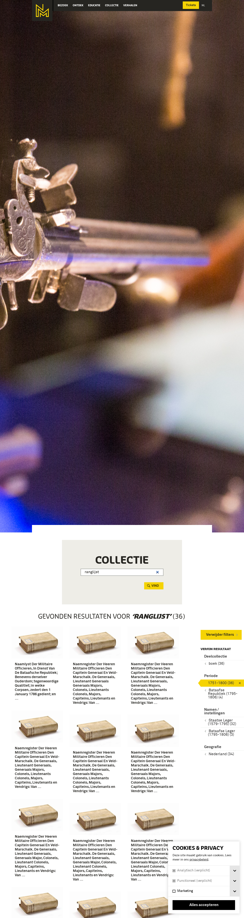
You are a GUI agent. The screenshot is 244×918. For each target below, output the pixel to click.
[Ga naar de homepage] (42, 10)
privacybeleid (199, 859)
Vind (155, 585)
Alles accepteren (203, 905)
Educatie (94, 5)
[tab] (235, 871)
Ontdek (78, 5)
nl (204, 5)
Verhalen (130, 5)
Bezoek (63, 5)
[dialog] (204, 877)
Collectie (112, 5)
